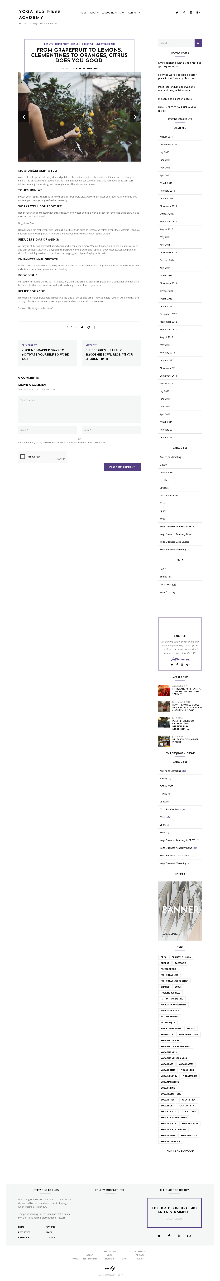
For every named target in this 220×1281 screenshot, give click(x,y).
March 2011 (166, 422)
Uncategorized (105, 44)
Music (163, 503)
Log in (163, 569)
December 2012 (168, 314)
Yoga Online (168, 1088)
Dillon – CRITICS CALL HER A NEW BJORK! (177, 109)
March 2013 (166, 298)
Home (83, 12)
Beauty (48, 44)
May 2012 (165, 344)
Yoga (162, 518)
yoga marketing (170, 1082)
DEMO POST (62, 44)
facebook (180, 963)
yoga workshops (170, 1141)
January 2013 (166, 306)
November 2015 (168, 206)
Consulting (108, 12)
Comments (168, 584)
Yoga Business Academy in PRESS (177, 526)
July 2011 (164, 391)
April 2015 (165, 244)
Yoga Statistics (187, 1105)
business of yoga (181, 957)
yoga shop (166, 1105)
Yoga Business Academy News (176, 534)
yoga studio (189, 1111)
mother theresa (170, 1016)
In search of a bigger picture (175, 98)
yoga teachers (190, 1123)
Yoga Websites (189, 1135)
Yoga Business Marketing (173, 549)
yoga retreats (190, 1099)
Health (75, 44)
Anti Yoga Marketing (170, 457)
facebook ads (168, 969)
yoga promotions (171, 1093)
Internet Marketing (172, 998)
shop (122, 12)
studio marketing (171, 1028)
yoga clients (168, 1070)
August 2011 (166, 383)
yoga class (167, 1064)
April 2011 (165, 414)
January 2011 (166, 437)
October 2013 (167, 291)
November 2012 (168, 321)
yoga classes (186, 1064)
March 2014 (166, 275)
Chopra (165, 963)
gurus (178, 987)
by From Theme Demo (87, 68)
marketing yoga (170, 1010)
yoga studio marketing (174, 1117)
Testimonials (90, 1258)
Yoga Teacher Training (173, 1129)
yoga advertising (188, 1034)
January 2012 (166, 360)
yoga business (169, 1052)
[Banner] (180, 910)
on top (110, 1268)
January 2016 (166, 198)
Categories (24, 1237)
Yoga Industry (169, 1076)
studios (191, 1028)
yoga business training (174, 1058)
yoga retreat (168, 1099)
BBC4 (163, 957)
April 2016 (165, 175)
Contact (133, 12)
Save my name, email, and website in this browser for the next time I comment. (62, 442)
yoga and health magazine (176, 1046)
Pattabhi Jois (168, 1022)
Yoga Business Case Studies (174, 541)
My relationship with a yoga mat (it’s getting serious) (179, 64)
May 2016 (165, 167)
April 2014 (165, 267)
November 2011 (168, 368)
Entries (166, 576)
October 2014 (167, 260)
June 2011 (165, 398)
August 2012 (166, 337)
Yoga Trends (168, 1135)
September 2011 (168, 375)
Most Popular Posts (170, 495)
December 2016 (168, 144)
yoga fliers (187, 1070)
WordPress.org (167, 592)
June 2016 (165, 159)
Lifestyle (87, 44)
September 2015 (168, 221)
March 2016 (166, 183)
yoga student (168, 1111)
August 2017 (166, 136)
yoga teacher (168, 1123)
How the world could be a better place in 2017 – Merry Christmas (177, 76)
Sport (163, 511)
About (93, 12)
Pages (49, 1232)
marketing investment (173, 1004)
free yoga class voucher (174, 981)
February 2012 (167, 352)
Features (50, 1227)
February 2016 (167, 190)
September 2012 (168, 329)
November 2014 (168, 252)
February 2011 (167, 429)
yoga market (190, 1076)
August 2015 (166, 229)
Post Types (24, 1232)
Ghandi (165, 987)
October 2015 (167, 213)
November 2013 (168, 283)
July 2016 (164, 152)
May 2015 (165, 237)
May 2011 (165, 406)
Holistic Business (170, 992)
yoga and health (170, 1040)
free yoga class (169, 975)
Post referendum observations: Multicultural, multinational (176, 88)
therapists (167, 1034)
